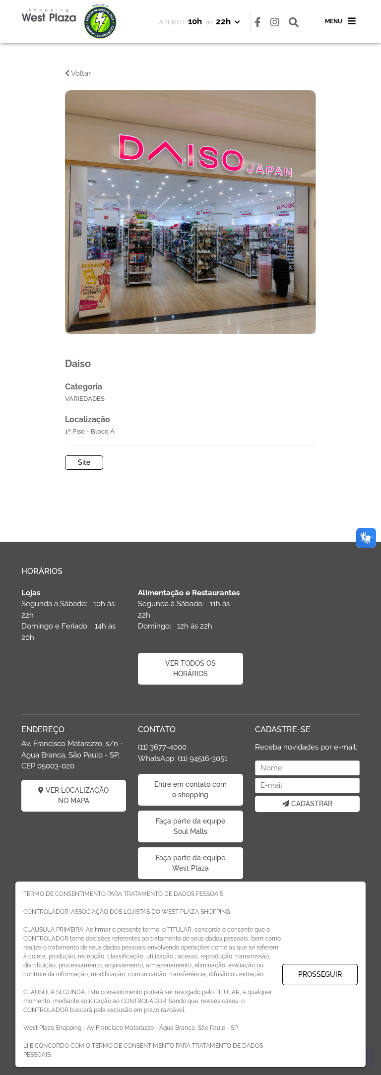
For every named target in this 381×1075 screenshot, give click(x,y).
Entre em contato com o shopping (190, 789)
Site (84, 462)
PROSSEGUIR (320, 974)
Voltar (80, 73)
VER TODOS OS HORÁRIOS (190, 668)
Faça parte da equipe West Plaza (190, 863)
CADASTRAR (310, 804)
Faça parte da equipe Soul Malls (190, 826)
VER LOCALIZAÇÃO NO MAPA (76, 795)
